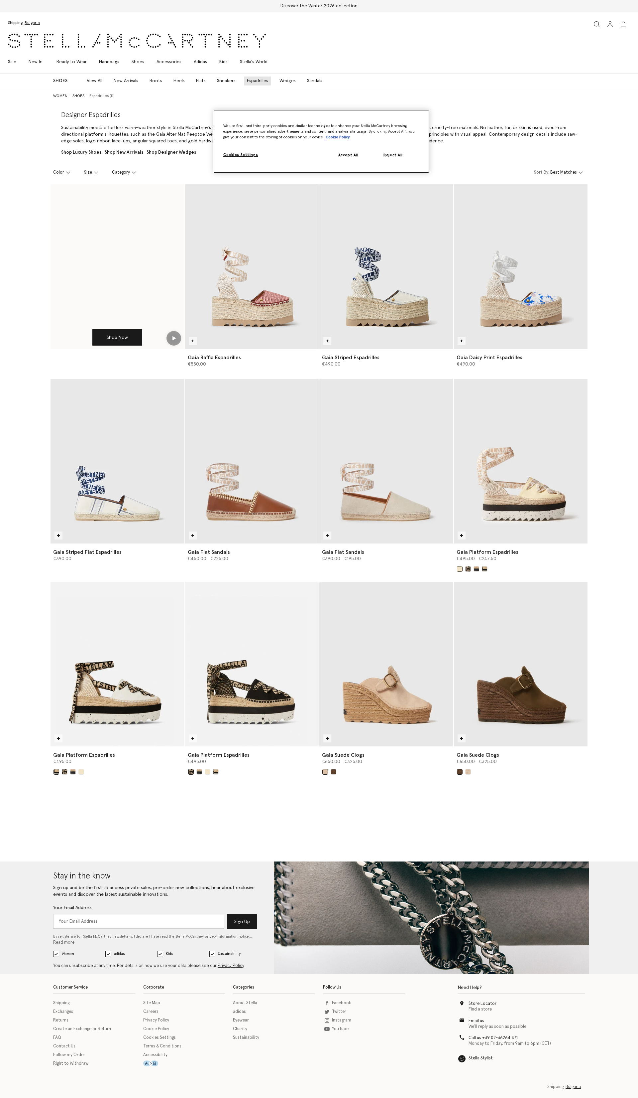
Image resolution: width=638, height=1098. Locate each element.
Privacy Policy (231, 966)
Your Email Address (72, 907)
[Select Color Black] (468, 569)
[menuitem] (36, 62)
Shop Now (117, 337)
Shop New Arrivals (124, 152)
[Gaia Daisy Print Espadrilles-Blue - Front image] (521, 266)
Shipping (61, 1003)
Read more (63, 942)
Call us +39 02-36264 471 (493, 1038)
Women (68, 954)
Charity (240, 1029)
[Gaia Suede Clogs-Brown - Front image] (521, 664)
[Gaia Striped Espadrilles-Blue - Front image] (386, 266)
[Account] (610, 24)
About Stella (245, 1003)
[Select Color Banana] (460, 569)
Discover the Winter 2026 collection (319, 6)
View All (94, 80)
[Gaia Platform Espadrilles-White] (117, 664)
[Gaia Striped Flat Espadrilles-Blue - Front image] (117, 461)
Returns (60, 1020)
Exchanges (63, 1012)
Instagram (341, 1020)
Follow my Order (69, 1055)
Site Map (151, 1003)
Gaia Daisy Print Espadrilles (489, 357)
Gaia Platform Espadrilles (487, 552)
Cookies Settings (159, 1037)
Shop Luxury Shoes (81, 152)
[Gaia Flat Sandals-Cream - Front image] (386, 461)
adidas (119, 954)
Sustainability (229, 954)
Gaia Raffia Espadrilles (214, 357)
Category (121, 172)
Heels (179, 80)
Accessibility (155, 1055)
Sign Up (242, 921)
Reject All (393, 155)
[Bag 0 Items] (623, 24)
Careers (151, 1012)
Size (88, 172)
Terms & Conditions (162, 1046)
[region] (321, 141)
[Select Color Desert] (325, 772)
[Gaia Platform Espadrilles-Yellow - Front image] (521, 461)
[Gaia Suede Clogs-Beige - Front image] (386, 664)
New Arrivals (126, 80)
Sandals (314, 80)
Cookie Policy (156, 1029)
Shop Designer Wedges (171, 152)
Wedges (287, 80)
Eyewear (241, 1020)
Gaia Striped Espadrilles (350, 357)
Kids (169, 954)
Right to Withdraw (70, 1063)
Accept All (348, 155)
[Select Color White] (484, 569)
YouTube (340, 1029)
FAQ (57, 1037)
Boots (156, 80)
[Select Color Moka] (333, 772)
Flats (201, 80)
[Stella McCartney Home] (137, 41)
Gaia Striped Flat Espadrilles (87, 552)
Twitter (339, 1012)
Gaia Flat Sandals (209, 552)
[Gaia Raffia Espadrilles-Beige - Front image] (252, 266)
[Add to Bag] (193, 341)
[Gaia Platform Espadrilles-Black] (252, 664)
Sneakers (226, 80)
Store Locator (482, 1004)
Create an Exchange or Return (82, 1029)
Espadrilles (257, 80)
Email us (476, 1021)
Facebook (341, 1003)
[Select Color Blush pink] (476, 569)
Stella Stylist (481, 1058)
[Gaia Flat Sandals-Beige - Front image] (252, 461)
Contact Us (64, 1046)
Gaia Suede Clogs (343, 755)
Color (58, 172)
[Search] (596, 24)
